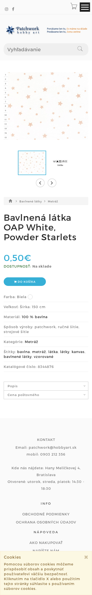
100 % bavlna (35, 317)
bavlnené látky (18, 357)
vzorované (43, 357)
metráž (39, 352)
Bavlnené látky (31, 201)
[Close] (86, 557)
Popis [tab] (13, 386)
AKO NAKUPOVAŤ (46, 543)
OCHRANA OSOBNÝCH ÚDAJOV (46, 522)
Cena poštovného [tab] (23, 395)
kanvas (78, 352)
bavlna (23, 352)
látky (64, 352)
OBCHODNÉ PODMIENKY (46, 514)
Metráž (53, 201)
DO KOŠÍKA (26, 281)
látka (53, 352)
